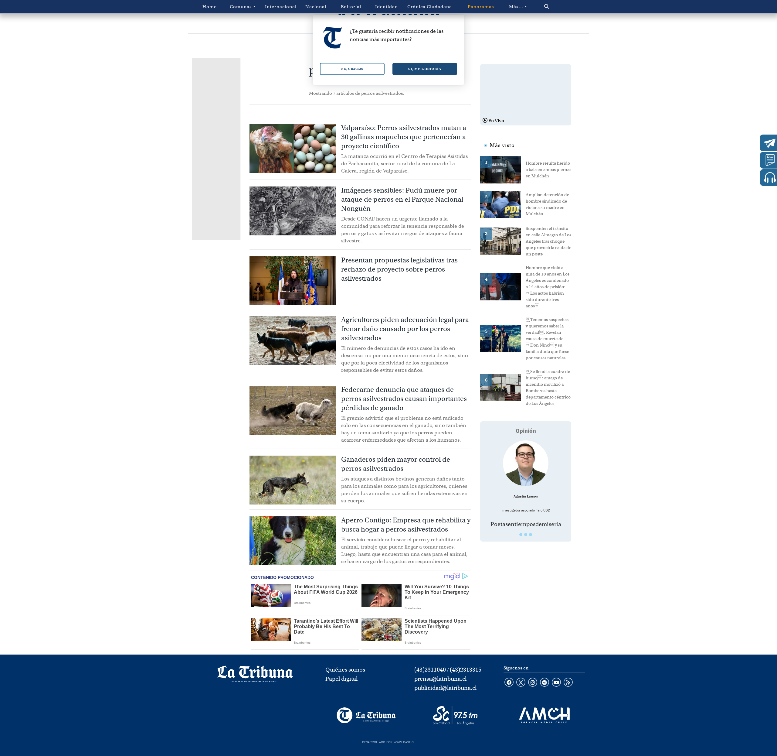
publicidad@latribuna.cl (445, 687)
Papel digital (341, 678)
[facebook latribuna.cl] (509, 683)
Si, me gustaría (424, 69)
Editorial (351, 6)
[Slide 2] (525, 534)
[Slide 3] (530, 534)
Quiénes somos (345, 669)
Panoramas (481, 6)
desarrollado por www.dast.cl (388, 741)
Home (209, 6)
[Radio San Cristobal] (455, 715)
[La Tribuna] (366, 715)
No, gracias (352, 69)
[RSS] (568, 683)
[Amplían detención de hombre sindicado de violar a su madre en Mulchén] (503, 204)
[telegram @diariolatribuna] (544, 683)
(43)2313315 (465, 669)
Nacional (315, 6)
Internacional (281, 6)
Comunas (241, 6)
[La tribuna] (255, 676)
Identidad (386, 6)
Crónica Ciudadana (429, 6)
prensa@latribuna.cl (440, 678)
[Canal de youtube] (556, 683)
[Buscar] (559, 7)
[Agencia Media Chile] (544, 715)
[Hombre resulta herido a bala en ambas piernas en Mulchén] (503, 169)
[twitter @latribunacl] (520, 683)
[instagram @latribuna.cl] (532, 683)
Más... (516, 6)
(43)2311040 (430, 669)
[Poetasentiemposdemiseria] (525, 463)
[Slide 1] (520, 534)
